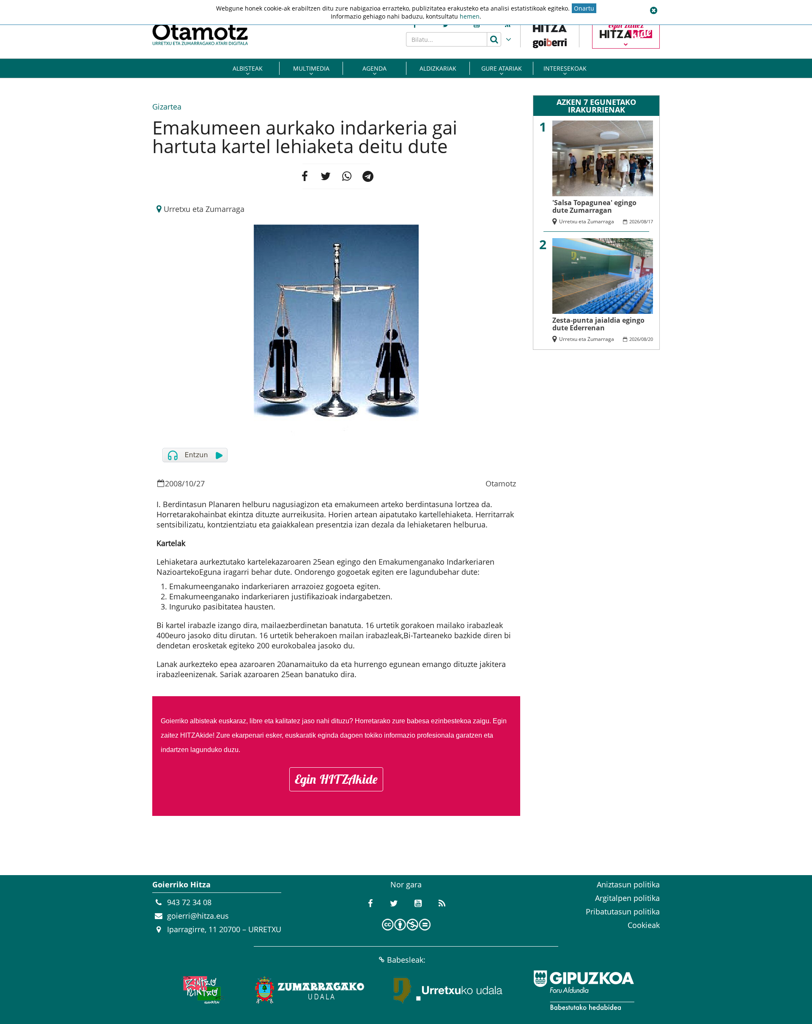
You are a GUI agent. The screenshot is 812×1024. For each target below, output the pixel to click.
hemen (470, 16)
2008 (173, 483)
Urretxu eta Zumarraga (204, 209)
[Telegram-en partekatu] (367, 176)
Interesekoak (565, 68)
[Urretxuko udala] (448, 990)
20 (650, 339)
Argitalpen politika (627, 898)
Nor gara (406, 884)
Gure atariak (501, 68)
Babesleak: (406, 960)
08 (643, 221)
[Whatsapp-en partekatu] (346, 176)
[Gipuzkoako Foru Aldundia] (583, 990)
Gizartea (166, 107)
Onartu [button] (584, 8)
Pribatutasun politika (623, 911)
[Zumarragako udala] (310, 990)
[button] (653, 10)
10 (189, 483)
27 (200, 483)
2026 (634, 221)
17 (650, 221)
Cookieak (644, 925)
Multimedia (311, 68)
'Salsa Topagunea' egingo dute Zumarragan (594, 206)
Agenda (374, 68)
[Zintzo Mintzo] (201, 990)
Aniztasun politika (628, 884)
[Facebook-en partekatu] (304, 176)
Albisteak (248, 68)
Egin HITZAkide (336, 779)
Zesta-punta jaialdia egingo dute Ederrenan (598, 324)
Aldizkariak (438, 68)
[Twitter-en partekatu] (325, 176)
